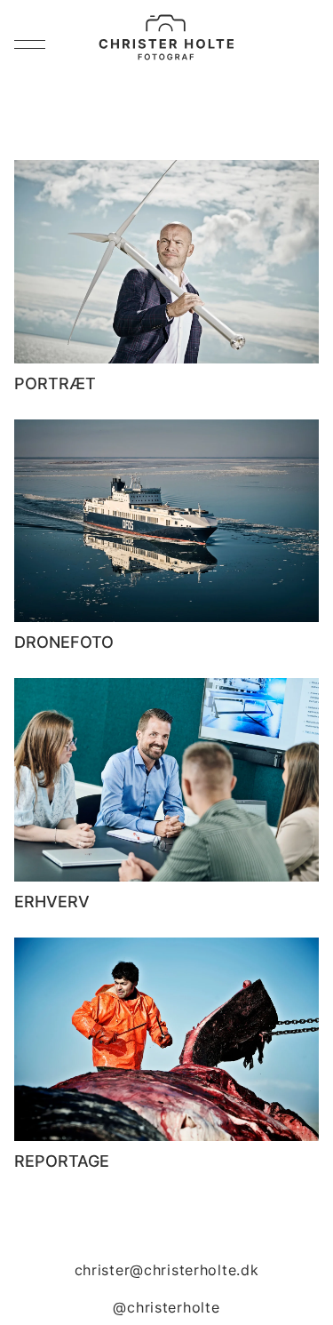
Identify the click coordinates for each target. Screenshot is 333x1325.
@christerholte (166, 1307)
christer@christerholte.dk (167, 1270)
